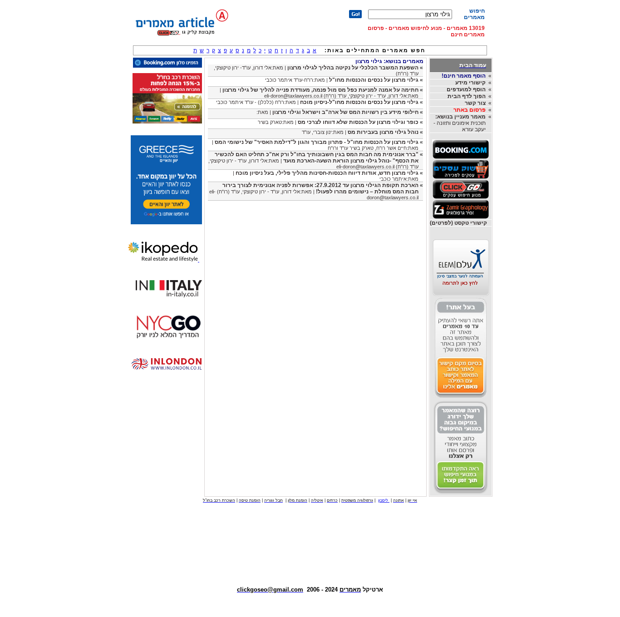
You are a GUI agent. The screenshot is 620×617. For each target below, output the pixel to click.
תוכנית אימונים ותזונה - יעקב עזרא (459, 123)
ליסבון (383, 500)
